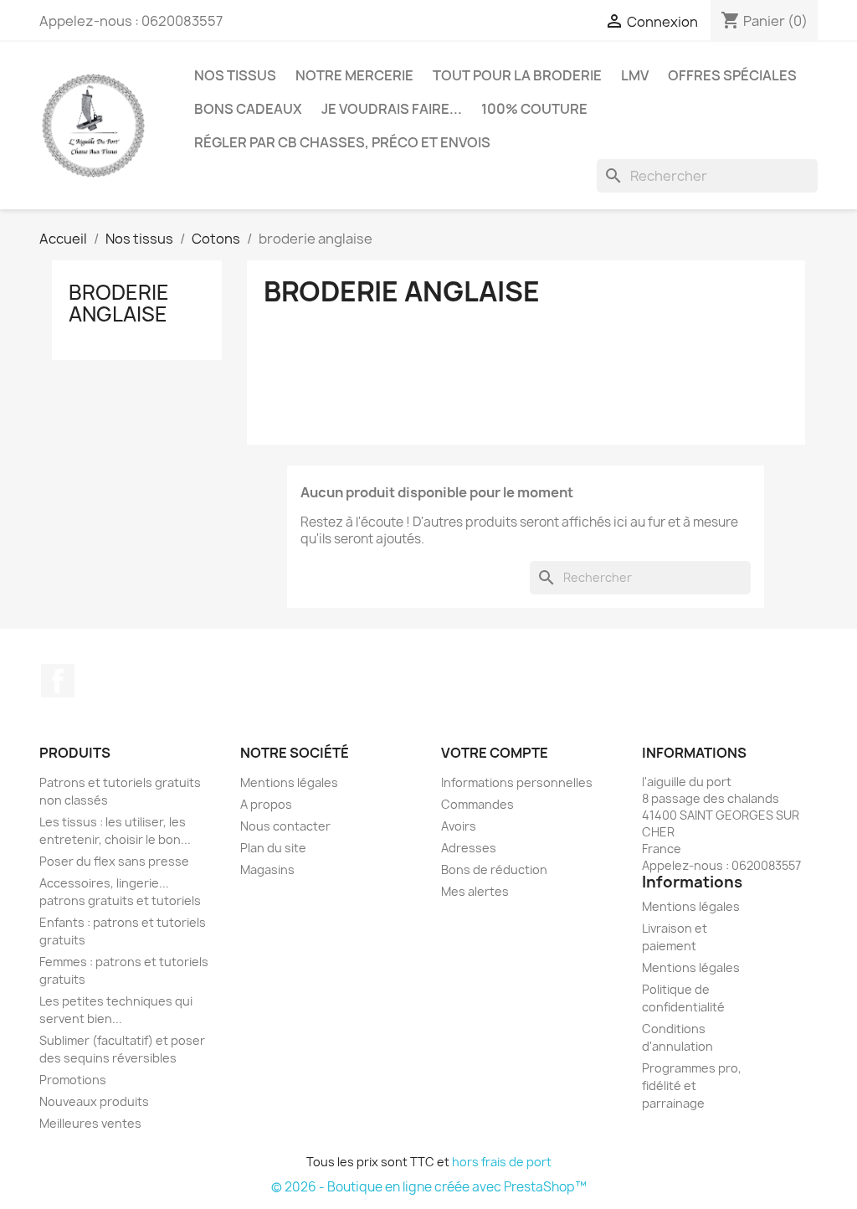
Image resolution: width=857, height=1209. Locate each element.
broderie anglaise (119, 303)
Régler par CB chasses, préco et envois (342, 142)
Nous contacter (285, 826)
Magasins (267, 869)
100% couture (534, 109)
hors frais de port (502, 1162)
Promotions (72, 1080)
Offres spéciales (732, 75)
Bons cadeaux (248, 109)
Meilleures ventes (90, 1123)
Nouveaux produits (94, 1101)
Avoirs (458, 826)
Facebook (57, 680)
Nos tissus (235, 75)
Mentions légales (289, 782)
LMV (635, 75)
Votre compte (494, 752)
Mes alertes (475, 891)
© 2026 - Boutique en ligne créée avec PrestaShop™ (429, 1187)
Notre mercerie (354, 75)
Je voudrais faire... (391, 109)
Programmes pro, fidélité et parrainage (692, 1085)
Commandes (477, 804)
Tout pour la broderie (517, 75)
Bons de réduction (494, 869)
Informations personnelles (517, 782)
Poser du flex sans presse (114, 861)
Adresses (468, 848)
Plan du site (273, 848)
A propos (266, 804)
